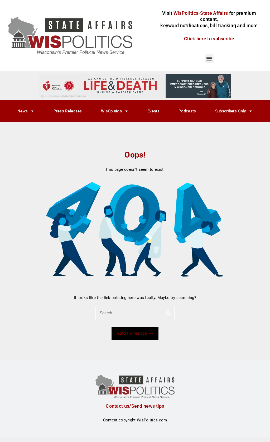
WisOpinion (111, 111)
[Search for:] (135, 313)
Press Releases (68, 111)
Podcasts (187, 111)
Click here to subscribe (209, 38)
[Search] (168, 313)
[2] (135, 85)
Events (153, 111)
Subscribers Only (230, 111)
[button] (209, 58)
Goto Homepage (132, 333)
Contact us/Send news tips (135, 406)
